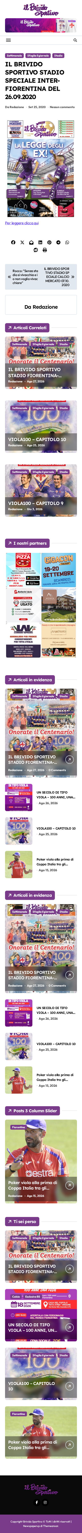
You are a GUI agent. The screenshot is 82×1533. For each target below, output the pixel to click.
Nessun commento (62, 107)
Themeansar (50, 1526)
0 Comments (57, 770)
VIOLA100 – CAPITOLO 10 (37, 439)
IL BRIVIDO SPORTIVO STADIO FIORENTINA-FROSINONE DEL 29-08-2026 (39, 375)
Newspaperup (31, 1526)
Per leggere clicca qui (21, 223)
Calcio (16, 1296)
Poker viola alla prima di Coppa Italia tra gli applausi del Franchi (55, 864)
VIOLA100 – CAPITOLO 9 (35, 503)
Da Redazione (14, 107)
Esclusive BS (32, 1296)
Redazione (45, 307)
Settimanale (14, 55)
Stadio (58, 55)
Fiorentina (18, 1127)
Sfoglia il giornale (38, 55)
